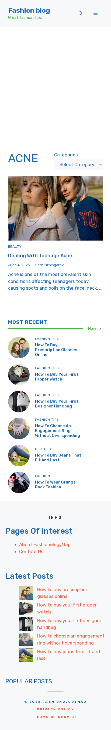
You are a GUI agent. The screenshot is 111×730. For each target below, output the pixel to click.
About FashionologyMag (45, 544)
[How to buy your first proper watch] (26, 609)
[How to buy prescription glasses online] (26, 594)
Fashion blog (29, 10)
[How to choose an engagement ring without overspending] (26, 640)
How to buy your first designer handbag (56, 404)
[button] (80, 13)
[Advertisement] (55, 85)
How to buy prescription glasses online (56, 349)
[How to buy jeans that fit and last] (26, 656)
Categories (66, 154)
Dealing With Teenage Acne (40, 256)
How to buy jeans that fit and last (58, 457)
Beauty (15, 247)
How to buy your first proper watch (56, 377)
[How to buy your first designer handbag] (26, 625)
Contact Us (31, 551)
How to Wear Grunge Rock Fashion (55, 484)
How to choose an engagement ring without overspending (57, 430)
